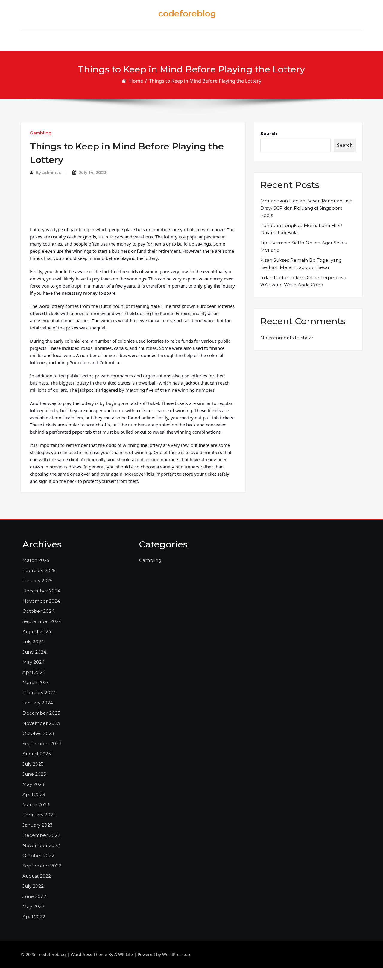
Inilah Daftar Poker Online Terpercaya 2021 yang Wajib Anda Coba (303, 281)
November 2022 (41, 845)
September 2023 (41, 743)
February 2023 (39, 815)
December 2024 (41, 591)
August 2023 (36, 754)
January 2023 (37, 825)
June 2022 (34, 896)
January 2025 (37, 580)
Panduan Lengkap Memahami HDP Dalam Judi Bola (301, 229)
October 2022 (38, 855)
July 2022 (33, 886)
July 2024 (33, 642)
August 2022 (36, 876)
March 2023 (35, 804)
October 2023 (38, 733)
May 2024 (33, 662)
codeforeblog (187, 13)
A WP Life (123, 954)
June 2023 (34, 774)
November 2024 (41, 601)
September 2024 (42, 621)
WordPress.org (177, 954)
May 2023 (33, 784)
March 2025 (35, 560)
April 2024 (33, 672)
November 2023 (41, 723)
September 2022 (41, 866)
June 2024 (34, 652)
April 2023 (33, 794)
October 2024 (38, 611)
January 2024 (37, 703)
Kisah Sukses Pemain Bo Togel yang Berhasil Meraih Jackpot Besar (301, 263)
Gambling (40, 133)
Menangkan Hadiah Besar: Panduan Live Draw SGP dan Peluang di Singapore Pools (306, 208)
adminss (51, 172)
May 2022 (33, 906)
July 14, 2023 (93, 172)
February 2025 (39, 570)
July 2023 (33, 764)
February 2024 (39, 692)
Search (268, 133)
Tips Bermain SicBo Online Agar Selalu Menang (303, 246)
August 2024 (36, 631)
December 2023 (41, 713)
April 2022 (33, 916)
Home (136, 81)
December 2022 (41, 835)
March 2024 (36, 682)
